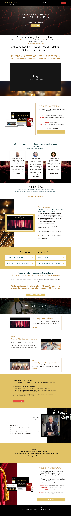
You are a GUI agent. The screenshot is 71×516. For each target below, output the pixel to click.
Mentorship (41, 2)
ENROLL (63, 2)
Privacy (41, 511)
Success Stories (29, 509)
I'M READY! (51, 499)
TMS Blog (36, 509)
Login (49, 509)
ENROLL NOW (35, 25)
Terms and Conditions (33, 511)
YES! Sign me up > (18, 401)
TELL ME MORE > (51, 132)
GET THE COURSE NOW (35, 294)
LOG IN (57, 2)
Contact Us (41, 509)
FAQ (46, 509)
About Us (23, 509)
